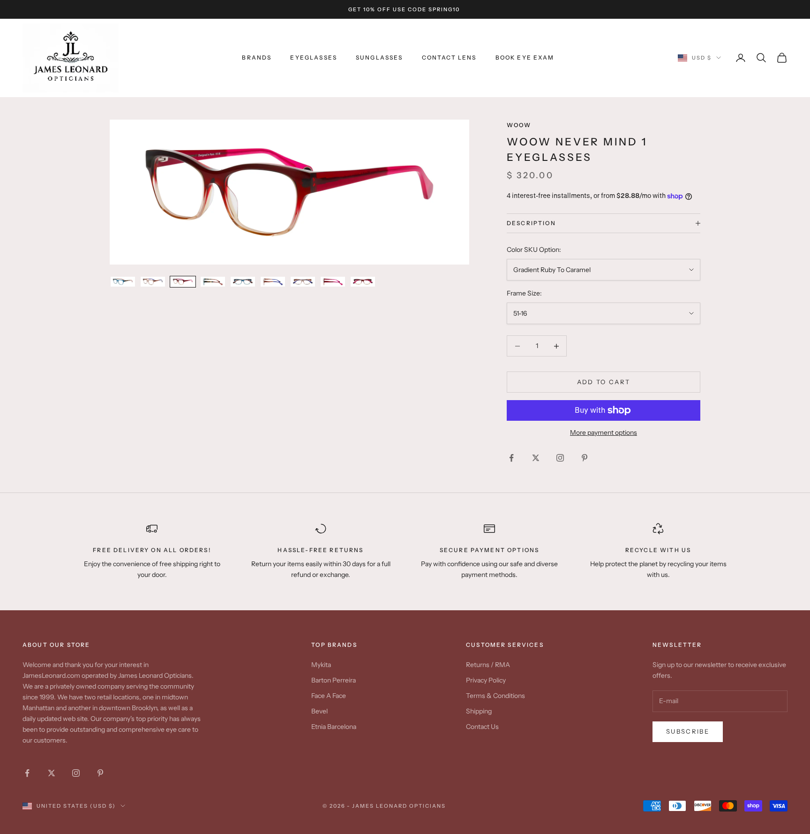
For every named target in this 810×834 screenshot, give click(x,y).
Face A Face (328, 695)
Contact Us (482, 726)
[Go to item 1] (123, 282)
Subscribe (687, 731)
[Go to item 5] (243, 282)
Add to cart (603, 382)
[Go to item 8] (333, 282)
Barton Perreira (333, 680)
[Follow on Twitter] (535, 457)
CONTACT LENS (449, 57)
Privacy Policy (486, 680)
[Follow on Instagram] (560, 457)
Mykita (321, 664)
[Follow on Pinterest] (584, 457)
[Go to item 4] (213, 282)
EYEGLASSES (313, 57)
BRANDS (256, 57)
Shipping (479, 711)
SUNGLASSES (379, 57)
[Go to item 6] (273, 282)
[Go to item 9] (363, 282)
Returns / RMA (488, 664)
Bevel (319, 711)
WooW (519, 125)
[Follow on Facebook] (511, 457)
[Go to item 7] (303, 282)
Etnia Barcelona (333, 726)
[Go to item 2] (153, 282)
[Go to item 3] (183, 282)
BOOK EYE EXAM (525, 57)
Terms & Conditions (495, 695)
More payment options (603, 432)
